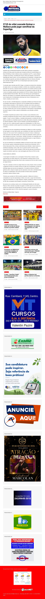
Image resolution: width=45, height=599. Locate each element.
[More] (27, 67)
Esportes (6, 222)
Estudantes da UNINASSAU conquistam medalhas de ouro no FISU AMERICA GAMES (11, 251)
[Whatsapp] (11, 67)
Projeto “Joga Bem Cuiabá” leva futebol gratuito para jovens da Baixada (11, 276)
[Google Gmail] (13, 67)
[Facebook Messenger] (25, 67)
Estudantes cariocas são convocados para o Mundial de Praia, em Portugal (32, 251)
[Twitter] (7, 67)
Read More (5, 193)
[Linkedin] (9, 67)
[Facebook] (4, 67)
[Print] (23, 67)
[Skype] (18, 67)
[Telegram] (20, 67)
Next (39, 206)
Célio (6, 229)
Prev (6, 206)
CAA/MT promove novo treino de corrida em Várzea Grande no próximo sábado (11, 226)
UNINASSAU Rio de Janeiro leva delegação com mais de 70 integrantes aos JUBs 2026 (32, 227)
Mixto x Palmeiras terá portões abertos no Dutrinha (32, 275)
